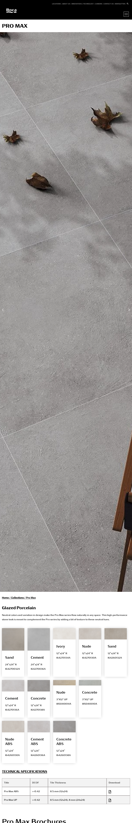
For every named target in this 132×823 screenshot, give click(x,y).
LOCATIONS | (57, 4)
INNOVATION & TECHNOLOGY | (82, 4)
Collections (17, 598)
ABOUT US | (66, 4)
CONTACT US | (109, 4)
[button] (3, 309)
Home (5, 598)
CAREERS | (99, 4)
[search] (128, 4)
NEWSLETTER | (120, 4)
